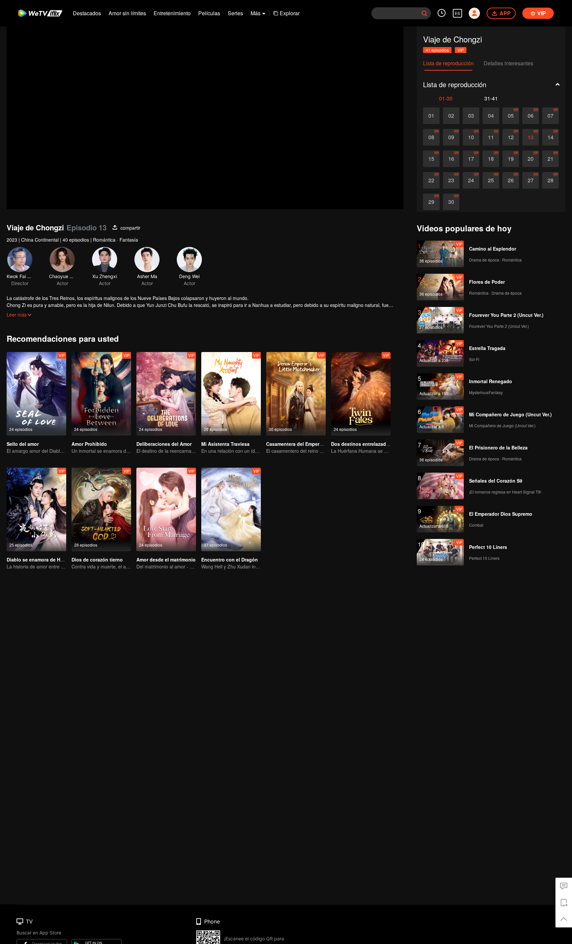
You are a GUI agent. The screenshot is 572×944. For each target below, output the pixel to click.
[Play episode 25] (491, 180)
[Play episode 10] (471, 137)
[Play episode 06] (530, 115)
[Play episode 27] (530, 180)
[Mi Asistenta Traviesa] (231, 394)
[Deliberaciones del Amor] (166, 394)
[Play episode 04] (491, 115)
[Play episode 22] (431, 180)
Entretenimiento (172, 13)
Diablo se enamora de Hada (38, 559)
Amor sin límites (127, 13)
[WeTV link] (40, 13)
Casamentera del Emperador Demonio (308, 444)
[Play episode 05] (510, 115)
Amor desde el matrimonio (166, 559)
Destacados (87, 13)
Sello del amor (23, 444)
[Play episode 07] (550, 115)
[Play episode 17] (471, 158)
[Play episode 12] (510, 137)
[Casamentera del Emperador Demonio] (296, 394)
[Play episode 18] (491, 158)
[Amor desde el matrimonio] (166, 509)
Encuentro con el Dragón (229, 559)
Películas (209, 13)
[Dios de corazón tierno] (101, 509)
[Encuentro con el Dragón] (231, 509)
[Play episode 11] (491, 137)
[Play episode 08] (431, 137)
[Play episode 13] (530, 137)
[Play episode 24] (471, 180)
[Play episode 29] (431, 202)
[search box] (424, 13)
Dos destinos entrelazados (361, 444)
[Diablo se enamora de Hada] (36, 509)
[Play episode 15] (431, 158)
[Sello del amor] (36, 394)
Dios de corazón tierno (97, 559)
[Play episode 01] (431, 115)
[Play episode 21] (550, 158)
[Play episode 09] (451, 137)
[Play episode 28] (550, 180)
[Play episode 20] (530, 158)
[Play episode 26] (510, 180)
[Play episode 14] (550, 137)
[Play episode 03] (471, 115)
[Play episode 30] (451, 202)
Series (235, 13)
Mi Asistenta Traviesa (225, 444)
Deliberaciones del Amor (164, 444)
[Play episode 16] (451, 158)
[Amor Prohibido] (101, 394)
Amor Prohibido (89, 444)
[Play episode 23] (451, 180)
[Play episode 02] (451, 115)
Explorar (290, 13)
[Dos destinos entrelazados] (361, 394)
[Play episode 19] (510, 158)
